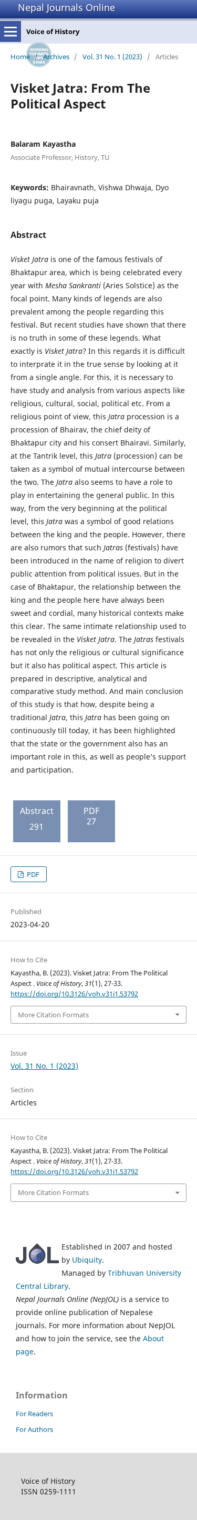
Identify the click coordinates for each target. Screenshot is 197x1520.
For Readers (34, 1413)
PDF (32, 874)
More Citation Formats (53, 1014)
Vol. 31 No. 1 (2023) (112, 56)
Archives (56, 56)
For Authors (34, 1429)
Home (20, 56)
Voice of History (52, 31)
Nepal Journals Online (66, 7)
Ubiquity (87, 1260)
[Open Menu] (10, 31)
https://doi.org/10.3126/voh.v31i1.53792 (74, 993)
